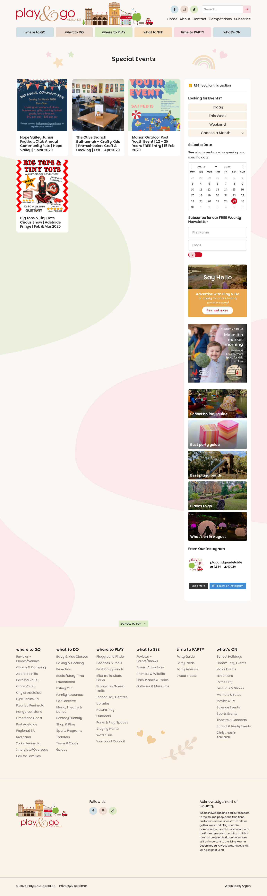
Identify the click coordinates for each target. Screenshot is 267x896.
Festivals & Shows (230, 688)
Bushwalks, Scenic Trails (110, 688)
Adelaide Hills (27, 674)
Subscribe (242, 19)
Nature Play (105, 709)
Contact (199, 19)
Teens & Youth (67, 743)
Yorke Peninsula (28, 743)
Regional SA (25, 730)
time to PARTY (192, 32)
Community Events (231, 663)
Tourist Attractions (150, 667)
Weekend (217, 124)
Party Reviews (187, 669)
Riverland (23, 737)
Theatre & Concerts (232, 720)
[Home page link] (84, 13)
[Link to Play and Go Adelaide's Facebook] (174, 9)
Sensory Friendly (69, 718)
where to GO (35, 32)
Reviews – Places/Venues (27, 658)
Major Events (226, 669)
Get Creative (66, 701)
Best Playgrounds (110, 669)
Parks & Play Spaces (112, 722)
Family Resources (69, 694)
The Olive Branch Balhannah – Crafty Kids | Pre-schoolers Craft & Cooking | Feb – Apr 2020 (98, 143)
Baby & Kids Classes (72, 656)
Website (231, 886)
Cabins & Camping (31, 667)
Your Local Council (110, 741)
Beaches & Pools (109, 663)
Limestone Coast (29, 718)
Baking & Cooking (70, 663)
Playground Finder (110, 656)
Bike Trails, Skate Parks (109, 677)
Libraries (102, 703)
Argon (246, 886)
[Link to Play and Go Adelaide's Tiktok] (194, 9)
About (185, 19)
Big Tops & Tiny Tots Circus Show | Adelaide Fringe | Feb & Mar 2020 (40, 222)
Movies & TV (226, 701)
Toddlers (63, 737)
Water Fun (104, 735)
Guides (61, 749)
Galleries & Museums (152, 686)
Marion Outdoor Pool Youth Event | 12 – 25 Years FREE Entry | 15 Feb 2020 (153, 143)
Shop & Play (65, 724)
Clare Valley (26, 686)
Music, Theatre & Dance (69, 709)
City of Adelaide (28, 692)
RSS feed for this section (212, 85)
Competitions (220, 19)
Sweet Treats (186, 675)
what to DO (74, 32)
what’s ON (232, 32)
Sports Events (227, 713)
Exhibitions (225, 675)
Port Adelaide (26, 724)
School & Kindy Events (234, 726)
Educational (65, 682)
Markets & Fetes (229, 694)
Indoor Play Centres (111, 697)
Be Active (63, 669)
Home (172, 19)
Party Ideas (185, 663)
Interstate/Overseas (32, 749)
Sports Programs (69, 730)
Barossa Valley (27, 680)
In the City (225, 682)
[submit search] (247, 9)
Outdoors (103, 716)
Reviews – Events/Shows (147, 658)
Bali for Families (28, 756)
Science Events (228, 707)
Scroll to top (131, 624)
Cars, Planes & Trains (152, 680)
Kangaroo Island (29, 711)
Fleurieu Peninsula (30, 705)
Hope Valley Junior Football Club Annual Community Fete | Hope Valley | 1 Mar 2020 (41, 143)
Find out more (217, 310)
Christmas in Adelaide (226, 734)
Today (217, 107)
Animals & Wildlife (150, 674)
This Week (217, 115)
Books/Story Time (70, 675)
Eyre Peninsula (27, 699)
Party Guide (186, 656)
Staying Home (107, 728)
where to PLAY (113, 32)
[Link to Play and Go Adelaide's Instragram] (184, 9)
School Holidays (229, 656)
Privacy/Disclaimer (73, 886)
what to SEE (153, 32)
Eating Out (64, 688)
